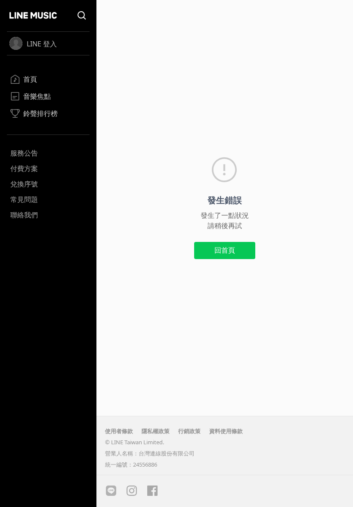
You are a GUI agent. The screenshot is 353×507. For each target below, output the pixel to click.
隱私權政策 (156, 431)
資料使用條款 (226, 431)
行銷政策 (189, 431)
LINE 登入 (42, 44)
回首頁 (224, 250)
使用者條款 (119, 431)
